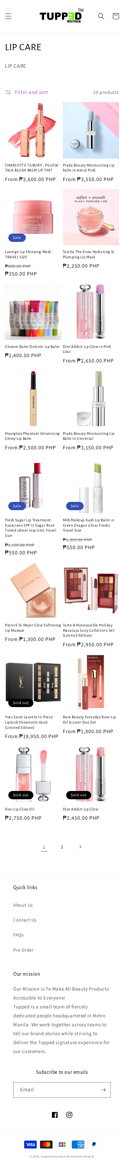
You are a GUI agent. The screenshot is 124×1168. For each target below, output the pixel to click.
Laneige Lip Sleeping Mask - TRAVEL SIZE (29, 254)
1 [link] (44, 847)
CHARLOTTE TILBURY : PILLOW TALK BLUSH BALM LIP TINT (32, 167)
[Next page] (80, 847)
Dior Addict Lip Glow (81, 809)
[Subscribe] (103, 1090)
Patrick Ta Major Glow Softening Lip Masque (33, 627)
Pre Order (23, 950)
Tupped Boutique (53, 1156)
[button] (8, 16)
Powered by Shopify (80, 1156)
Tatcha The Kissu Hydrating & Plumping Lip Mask (88, 254)
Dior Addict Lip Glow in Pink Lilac (87, 349)
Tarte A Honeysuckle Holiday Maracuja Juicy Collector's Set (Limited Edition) (89, 630)
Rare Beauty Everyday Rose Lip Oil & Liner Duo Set (89, 719)
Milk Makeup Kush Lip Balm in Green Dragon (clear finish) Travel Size (88, 525)
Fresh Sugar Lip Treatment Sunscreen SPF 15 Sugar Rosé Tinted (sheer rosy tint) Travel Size (31, 528)
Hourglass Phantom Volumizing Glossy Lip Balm (32, 436)
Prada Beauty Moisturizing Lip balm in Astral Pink (89, 167)
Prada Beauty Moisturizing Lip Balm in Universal (89, 436)
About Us (23, 905)
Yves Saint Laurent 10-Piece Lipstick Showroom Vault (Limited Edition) (29, 722)
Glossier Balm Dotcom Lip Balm (32, 347)
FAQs (18, 935)
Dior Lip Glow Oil (19, 809)
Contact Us (25, 920)
